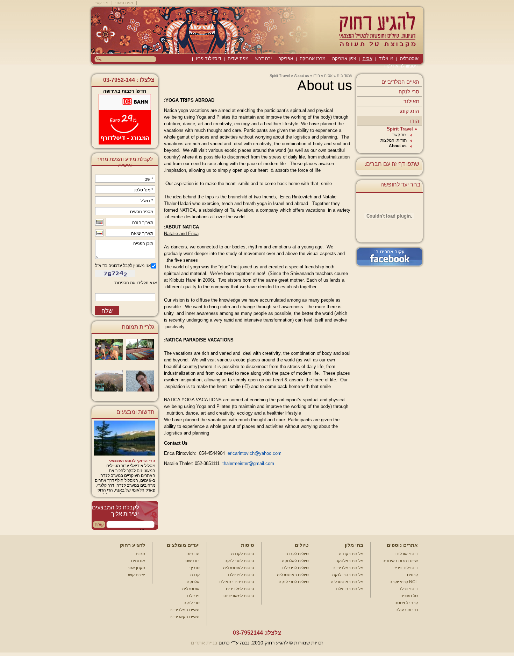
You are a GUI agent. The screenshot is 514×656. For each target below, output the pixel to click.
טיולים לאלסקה (295, 560)
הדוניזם (193, 553)
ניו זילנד (386, 58)
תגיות (140, 553)
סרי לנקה (409, 91)
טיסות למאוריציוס (238, 595)
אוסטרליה (409, 58)
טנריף (195, 567)
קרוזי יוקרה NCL (404, 581)
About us (398, 145)
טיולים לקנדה (297, 553)
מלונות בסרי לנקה (347, 574)
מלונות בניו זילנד (349, 588)
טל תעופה (409, 595)
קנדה (195, 574)
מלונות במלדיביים (348, 567)
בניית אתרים (204, 643)
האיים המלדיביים (400, 82)
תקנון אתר (136, 567)
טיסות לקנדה (242, 553)
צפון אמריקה (344, 58)
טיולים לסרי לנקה (294, 581)
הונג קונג (409, 111)
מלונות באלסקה (349, 560)
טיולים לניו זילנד (295, 567)
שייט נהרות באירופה (400, 560)
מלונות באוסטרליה (347, 581)
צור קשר (101, 3)
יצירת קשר (136, 574)
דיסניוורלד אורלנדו (401, 66)
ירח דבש (263, 58)
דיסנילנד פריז (208, 58)
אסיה (367, 58)
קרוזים (412, 574)
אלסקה (193, 581)
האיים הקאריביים (185, 616)
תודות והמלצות (393, 140)
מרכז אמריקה (313, 58)
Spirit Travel (400, 129)
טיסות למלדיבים (240, 588)
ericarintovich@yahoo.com (254, 453)
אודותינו (138, 560)
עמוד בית (344, 75)
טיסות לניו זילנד (240, 574)
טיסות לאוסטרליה (238, 567)
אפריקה (285, 58)
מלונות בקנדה (351, 553)
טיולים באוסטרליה (293, 574)
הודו (414, 121)
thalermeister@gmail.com (248, 463)
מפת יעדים (238, 58)
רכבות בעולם (406, 609)
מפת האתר (123, 3)
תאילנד (411, 101)
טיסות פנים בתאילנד (236, 581)
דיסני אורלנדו (406, 553)
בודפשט (192, 560)
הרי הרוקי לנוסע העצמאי (132, 460)
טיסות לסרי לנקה (239, 560)
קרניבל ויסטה (406, 602)
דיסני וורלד (408, 588)
